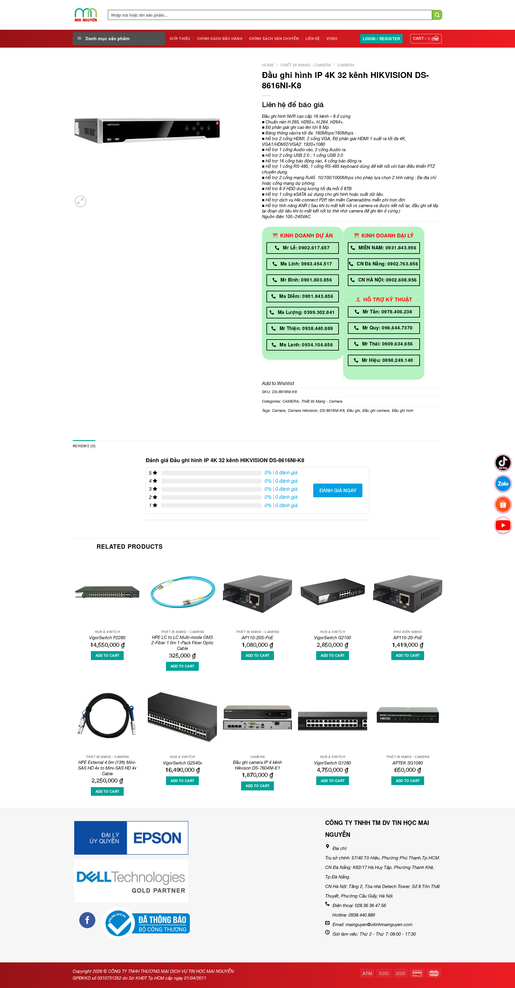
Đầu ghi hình (402, 410)
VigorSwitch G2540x (182, 762)
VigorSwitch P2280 (107, 637)
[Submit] (437, 15)
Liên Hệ (312, 38)
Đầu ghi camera (376, 410)
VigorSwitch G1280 (332, 762)
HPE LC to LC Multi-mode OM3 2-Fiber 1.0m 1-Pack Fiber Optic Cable (182, 643)
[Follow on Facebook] (87, 920)
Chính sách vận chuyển (274, 38)
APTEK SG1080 (408, 762)
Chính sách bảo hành (219, 38)
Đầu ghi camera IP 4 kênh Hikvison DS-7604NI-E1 (257, 765)
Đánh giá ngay (337, 490)
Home (268, 64)
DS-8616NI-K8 (332, 410)
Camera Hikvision (302, 410)
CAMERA (345, 64)
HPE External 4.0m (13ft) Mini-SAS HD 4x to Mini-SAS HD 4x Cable (107, 768)
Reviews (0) (84, 446)
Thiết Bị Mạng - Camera (305, 64)
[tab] (84, 446)
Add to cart (107, 655)
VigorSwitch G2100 (332, 637)
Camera (279, 410)
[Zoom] (80, 201)
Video (331, 38)
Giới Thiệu (180, 38)
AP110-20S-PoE (257, 637)
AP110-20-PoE (407, 637)
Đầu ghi (353, 410)
